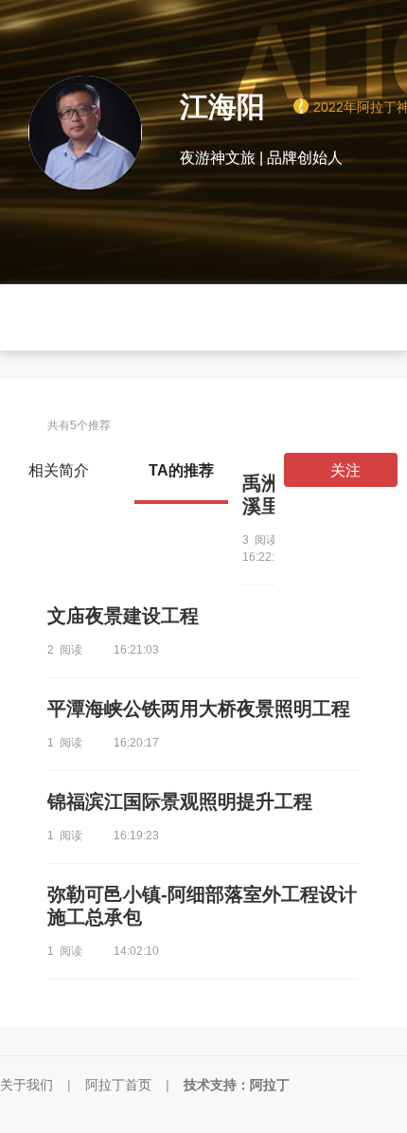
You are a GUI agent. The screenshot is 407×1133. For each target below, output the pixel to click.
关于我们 (26, 1084)
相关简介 (58, 470)
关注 (345, 470)
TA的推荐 (181, 470)
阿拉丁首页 (118, 1084)
